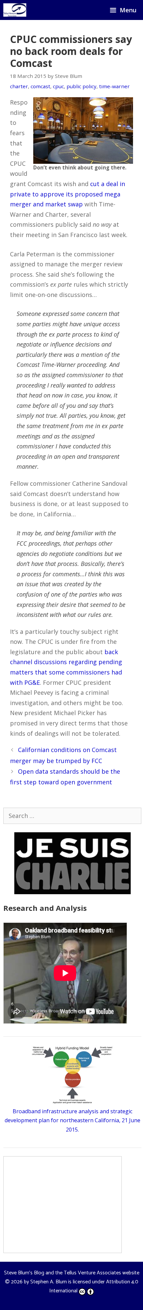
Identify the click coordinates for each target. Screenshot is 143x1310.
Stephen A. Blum (48, 1281)
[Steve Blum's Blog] (14, 10)
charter (19, 86)
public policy (81, 86)
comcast (40, 86)
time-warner (114, 86)
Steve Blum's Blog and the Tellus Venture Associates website (71, 1272)
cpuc (58, 86)
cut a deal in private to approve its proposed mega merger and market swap (67, 194)
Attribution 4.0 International (93, 1286)
